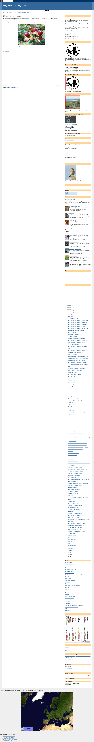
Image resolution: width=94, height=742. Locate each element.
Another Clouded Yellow (70, 659)
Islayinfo (67, 589)
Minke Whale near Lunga (72, 426)
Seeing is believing (71, 382)
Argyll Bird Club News (72, 402)
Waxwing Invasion (71, 396)
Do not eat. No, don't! (72, 539)
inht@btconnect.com (69, 30)
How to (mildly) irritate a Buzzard (74, 374)
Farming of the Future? (72, 372)
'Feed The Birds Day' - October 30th (75, 370)
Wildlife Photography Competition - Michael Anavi (77, 350)
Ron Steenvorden (71, 459)
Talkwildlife (67, 601)
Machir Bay (70, 378)
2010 (68, 309)
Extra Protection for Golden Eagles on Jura (76, 360)
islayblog (67, 587)
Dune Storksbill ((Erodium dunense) (75, 400)
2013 (68, 303)
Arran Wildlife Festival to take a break (75, 527)
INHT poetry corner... (72, 533)
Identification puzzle (72, 332)
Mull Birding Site (71, 384)
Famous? (69, 390)
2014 (68, 301)
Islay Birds (67, 583)
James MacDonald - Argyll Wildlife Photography (74, 590)
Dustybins (67, 576)
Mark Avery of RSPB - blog (73, 507)
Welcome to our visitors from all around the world (77, 443)
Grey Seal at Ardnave (72, 465)
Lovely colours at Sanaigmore (73, 334)
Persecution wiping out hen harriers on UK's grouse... (78, 483)
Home (4, 12)
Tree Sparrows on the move (70, 648)
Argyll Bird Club (68, 562)
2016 (68, 297)
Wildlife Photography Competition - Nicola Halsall (77, 322)
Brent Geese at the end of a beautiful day (76, 525)
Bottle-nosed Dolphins (72, 545)
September (70, 548)
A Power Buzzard (71, 406)
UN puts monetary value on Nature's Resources (77, 445)
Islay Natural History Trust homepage (72, 585)
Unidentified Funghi (71, 388)
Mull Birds (67, 594)
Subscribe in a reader (69, 140)
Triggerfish (70, 499)
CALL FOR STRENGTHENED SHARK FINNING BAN (78, 519)
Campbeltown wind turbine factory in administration (78, 358)
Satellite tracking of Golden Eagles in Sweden (77, 404)
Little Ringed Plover (69, 650)
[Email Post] (19, 46)
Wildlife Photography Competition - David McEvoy (77, 324)
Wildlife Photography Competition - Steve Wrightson (78, 340)
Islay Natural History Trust (14, 6)
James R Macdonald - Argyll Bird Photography (77, 342)
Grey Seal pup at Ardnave (73, 491)
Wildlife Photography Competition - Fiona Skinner (77, 346)
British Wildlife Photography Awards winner (76, 531)
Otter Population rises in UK (73, 477)
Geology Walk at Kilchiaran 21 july (8, 738)
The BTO (69, 366)
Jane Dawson (71, 213)
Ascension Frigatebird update (75, 249)
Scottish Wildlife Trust (69, 598)
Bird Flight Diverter (72, 220)
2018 (68, 293)
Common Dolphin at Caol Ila (73, 453)
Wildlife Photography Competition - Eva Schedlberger (78, 479)
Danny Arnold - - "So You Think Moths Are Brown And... (79, 463)
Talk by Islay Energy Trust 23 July (9, 737)
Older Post (58, 85)
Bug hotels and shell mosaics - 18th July (10, 739)
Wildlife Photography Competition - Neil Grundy (77, 523)
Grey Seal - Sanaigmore (72, 336)
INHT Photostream (69, 186)
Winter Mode (70, 511)
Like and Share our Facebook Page (22, 12)
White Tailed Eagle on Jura (73, 461)
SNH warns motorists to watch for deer (75, 471)
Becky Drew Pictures (69, 567)
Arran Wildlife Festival (69, 564)
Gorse (69, 537)
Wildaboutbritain (68, 608)
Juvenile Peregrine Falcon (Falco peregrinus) (76, 338)
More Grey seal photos (72, 354)
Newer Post (5, 85)
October (69, 314)
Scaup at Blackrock (71, 501)
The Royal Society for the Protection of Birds (74, 605)
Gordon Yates (68, 578)
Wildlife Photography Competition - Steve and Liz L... (78, 320)
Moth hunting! (70, 348)
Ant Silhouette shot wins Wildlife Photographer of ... (78, 447)
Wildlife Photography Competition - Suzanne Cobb (77, 362)
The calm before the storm (69, 199)
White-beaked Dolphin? (72, 487)
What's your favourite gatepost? (75, 206)
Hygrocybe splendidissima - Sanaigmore (76, 330)
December (70, 310)
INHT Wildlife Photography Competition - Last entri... (78, 364)
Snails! (69, 543)
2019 (68, 291)
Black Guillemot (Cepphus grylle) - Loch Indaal (77, 416)
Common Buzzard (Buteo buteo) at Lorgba (76, 433)
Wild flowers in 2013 (73, 256)
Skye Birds (67, 599)
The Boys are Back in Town (73, 517)
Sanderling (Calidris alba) (72, 410)
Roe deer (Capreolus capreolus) (74, 475)
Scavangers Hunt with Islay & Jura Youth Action (78, 235)
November (70, 312)
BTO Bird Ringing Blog (69, 573)
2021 (68, 287)
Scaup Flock (70, 451)
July (69, 552)
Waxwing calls (70, 386)
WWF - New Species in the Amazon (75, 398)
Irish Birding (67, 582)
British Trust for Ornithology (70, 569)
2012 (68, 305)
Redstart (67, 647)
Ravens (69, 392)
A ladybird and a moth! (73, 242)
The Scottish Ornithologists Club (71, 607)
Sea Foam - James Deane (74, 262)
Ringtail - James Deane (72, 455)
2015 (68, 299)
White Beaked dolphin (72, 481)
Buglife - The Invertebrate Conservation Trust (74, 574)
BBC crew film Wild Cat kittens (74, 509)
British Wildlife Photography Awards (75, 422)
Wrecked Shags (68, 668)
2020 (68, 289)
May (69, 556)
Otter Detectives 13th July (7, 740)
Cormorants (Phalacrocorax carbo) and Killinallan (77, 412)
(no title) (70, 228)
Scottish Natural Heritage (70, 596)
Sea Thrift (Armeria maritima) (73, 344)
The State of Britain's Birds (73, 503)
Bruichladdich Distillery (69, 571)
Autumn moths (70, 495)
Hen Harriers (70, 541)
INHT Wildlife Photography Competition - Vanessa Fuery (79, 437)
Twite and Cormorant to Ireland (71, 669)
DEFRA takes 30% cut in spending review (76, 457)
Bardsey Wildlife (68, 565)
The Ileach (67, 603)
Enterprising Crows (69, 660)
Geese (69, 394)
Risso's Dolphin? (71, 521)
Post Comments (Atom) (13, 87)
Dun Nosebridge (71, 414)
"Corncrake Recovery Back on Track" (75, 449)
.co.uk (71, 193)
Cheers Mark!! (70, 435)
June (69, 554)
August (69, 550)
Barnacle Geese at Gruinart (73, 493)
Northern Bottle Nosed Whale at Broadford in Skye (78, 497)
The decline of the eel (72, 380)
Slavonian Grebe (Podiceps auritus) (75, 529)
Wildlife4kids (67, 610)
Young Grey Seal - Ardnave (73, 424)
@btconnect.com (82, 152)
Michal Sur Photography (70, 592)
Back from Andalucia (72, 535)
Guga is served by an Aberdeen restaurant (76, 430)
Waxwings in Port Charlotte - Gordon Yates (76, 368)
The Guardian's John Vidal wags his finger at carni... (78, 469)
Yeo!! (69, 420)
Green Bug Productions (70, 580)
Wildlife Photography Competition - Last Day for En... (78, 328)
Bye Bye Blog (68, 666)
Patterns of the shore (72, 418)
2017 (68, 295)
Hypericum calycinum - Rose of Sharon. (75, 352)
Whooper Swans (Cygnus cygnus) (74, 376)
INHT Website (10, 12)
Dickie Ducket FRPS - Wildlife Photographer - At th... (78, 356)
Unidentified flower (71, 408)
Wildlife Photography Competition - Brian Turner (77, 515)
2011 (68, 307)
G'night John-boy (71, 316)
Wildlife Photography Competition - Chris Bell (76, 326)
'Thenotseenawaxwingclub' (73, 318)
